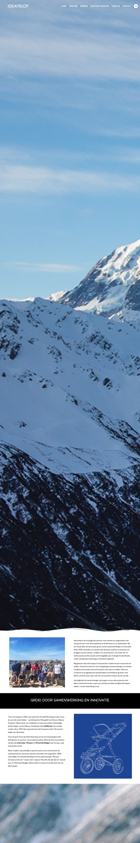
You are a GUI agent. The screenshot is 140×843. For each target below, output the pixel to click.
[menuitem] (64, 6)
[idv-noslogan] (18, 6)
